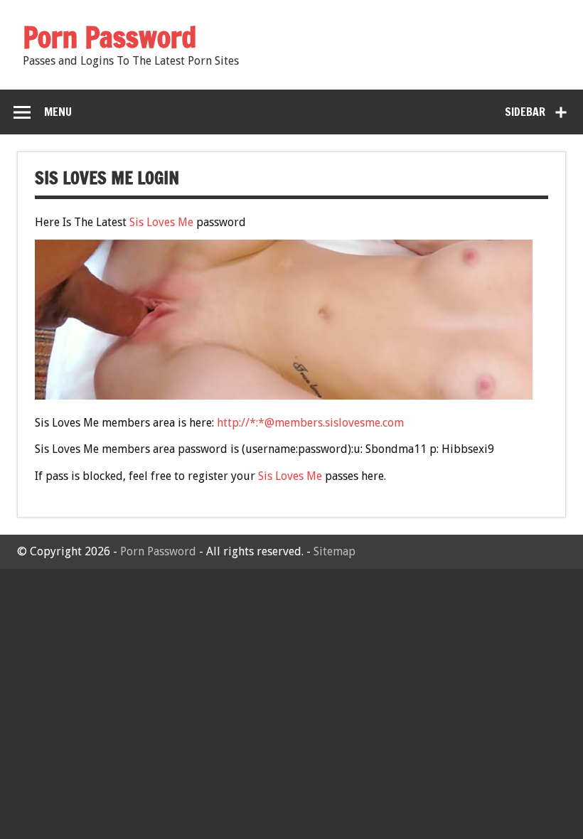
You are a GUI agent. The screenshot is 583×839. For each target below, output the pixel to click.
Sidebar (525, 111)
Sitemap (334, 551)
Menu (58, 111)
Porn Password (158, 551)
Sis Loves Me (161, 222)
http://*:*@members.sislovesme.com (310, 422)
